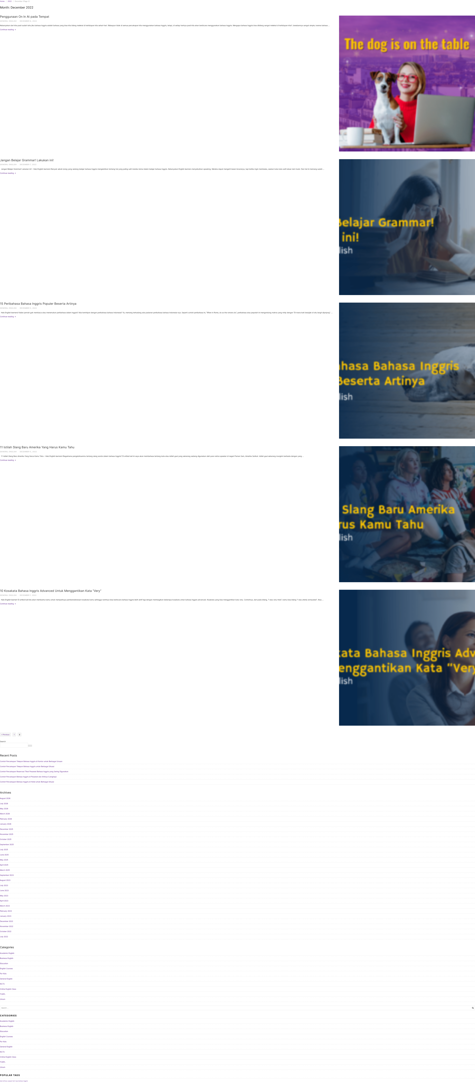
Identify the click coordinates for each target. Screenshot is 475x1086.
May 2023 (4, 896)
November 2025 (6, 834)
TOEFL (2, 994)
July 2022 (4, 937)
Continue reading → (8, 29)
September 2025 (7, 844)
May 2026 (4, 809)
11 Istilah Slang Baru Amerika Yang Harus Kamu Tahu (37, 447)
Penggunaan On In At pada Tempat (24, 16)
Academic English (7, 953)
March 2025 (5, 870)
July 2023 (4, 885)
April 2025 (4, 865)
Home (2, 1)
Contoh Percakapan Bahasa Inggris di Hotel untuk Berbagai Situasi (27, 782)
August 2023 (5, 880)
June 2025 (4, 855)
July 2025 (4, 849)
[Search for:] (237, 1008)
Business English (6, 958)
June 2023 (4, 890)
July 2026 (4, 803)
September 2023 (7, 875)
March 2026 (5, 814)
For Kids (3, 973)
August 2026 (5, 798)
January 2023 (5, 916)
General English (8, 21)
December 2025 (6, 829)
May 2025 (4, 860)
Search (3, 741)
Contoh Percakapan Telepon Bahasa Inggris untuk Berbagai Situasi (27, 766)
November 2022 (6, 926)
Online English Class (8, 989)
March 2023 (5, 906)
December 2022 (6, 921)
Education (4, 963)
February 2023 (6, 911)
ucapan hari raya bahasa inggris (18, 1081)
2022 (10, 1)
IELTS (2, 984)
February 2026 (6, 819)
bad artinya (3, 1081)
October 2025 (5, 839)
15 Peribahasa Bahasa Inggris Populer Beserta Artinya (38, 303)
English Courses (6, 968)
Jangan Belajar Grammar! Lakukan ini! (27, 160)
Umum (2, 999)
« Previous (5, 735)
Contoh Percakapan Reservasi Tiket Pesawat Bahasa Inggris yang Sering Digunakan (34, 771)
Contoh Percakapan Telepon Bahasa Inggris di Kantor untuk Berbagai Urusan (31, 761)
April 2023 (4, 901)
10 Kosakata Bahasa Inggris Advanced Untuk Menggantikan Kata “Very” (50, 591)
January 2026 (5, 824)
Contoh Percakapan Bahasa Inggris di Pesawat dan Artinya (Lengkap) (28, 777)
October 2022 (5, 931)
